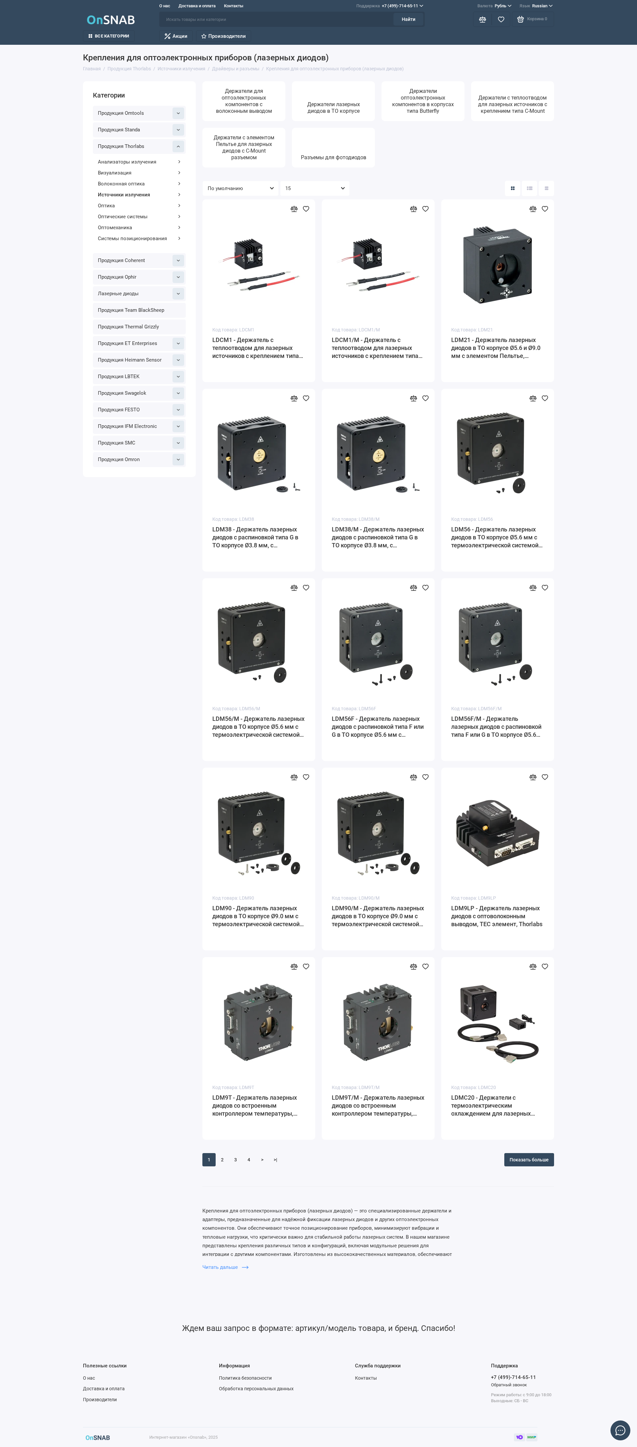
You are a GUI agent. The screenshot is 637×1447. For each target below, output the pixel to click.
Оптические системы (123, 217)
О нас (164, 5)
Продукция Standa (119, 130)
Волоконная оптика (121, 184)
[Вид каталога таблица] (546, 188)
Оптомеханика (115, 228)
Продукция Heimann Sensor (130, 360)
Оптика (106, 206)
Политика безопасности (245, 1378)
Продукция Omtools (121, 113)
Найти (408, 19)
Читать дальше (220, 1267)
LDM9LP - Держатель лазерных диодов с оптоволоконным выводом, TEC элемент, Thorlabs (496, 916)
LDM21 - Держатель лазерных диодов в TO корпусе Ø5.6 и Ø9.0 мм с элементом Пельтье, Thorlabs (495, 348)
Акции (180, 36)
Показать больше (529, 1159)
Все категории (112, 36)
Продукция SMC (116, 443)
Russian (533, 5)
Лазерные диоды (118, 294)
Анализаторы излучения (127, 162)
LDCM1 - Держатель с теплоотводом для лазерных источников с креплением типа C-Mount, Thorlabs (255, 348)
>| (275, 1159)
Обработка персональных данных (256, 1388)
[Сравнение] (482, 19)
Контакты (233, 5)
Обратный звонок (509, 1384)
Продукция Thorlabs (121, 146)
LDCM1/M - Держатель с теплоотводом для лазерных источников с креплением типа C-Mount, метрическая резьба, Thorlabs (375, 348)
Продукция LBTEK (118, 376)
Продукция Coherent (121, 260)
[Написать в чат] (620, 1430)
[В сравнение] (294, 208)
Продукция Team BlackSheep (131, 310)
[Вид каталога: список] (529, 188)
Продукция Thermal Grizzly (128, 327)
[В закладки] (306, 208)
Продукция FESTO (119, 410)
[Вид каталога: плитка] (512, 188)
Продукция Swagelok (122, 393)
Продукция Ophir (117, 277)
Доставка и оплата (197, 5)
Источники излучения (124, 195)
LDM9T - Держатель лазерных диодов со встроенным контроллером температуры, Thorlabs (254, 1106)
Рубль (491, 5)
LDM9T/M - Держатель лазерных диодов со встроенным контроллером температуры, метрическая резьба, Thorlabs (378, 1106)
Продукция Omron (119, 459)
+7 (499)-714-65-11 (387, 5)
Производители (227, 36)
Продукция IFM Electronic (127, 426)
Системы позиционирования (132, 238)
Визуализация (114, 173)
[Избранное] (501, 19)
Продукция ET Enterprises (127, 343)
